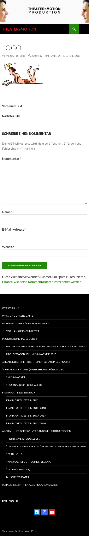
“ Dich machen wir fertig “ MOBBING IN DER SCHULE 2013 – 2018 (46, 446)
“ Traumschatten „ (18, 469)
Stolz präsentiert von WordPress (19, 530)
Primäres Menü (84, 29)
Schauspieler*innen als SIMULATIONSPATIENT (31, 484)
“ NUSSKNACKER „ (16, 377)
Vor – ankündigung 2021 (22, 331)
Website (8, 247)
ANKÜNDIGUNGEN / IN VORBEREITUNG (25, 323)
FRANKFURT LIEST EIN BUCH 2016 (26, 423)
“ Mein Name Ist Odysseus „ (23, 438)
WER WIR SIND (10, 308)
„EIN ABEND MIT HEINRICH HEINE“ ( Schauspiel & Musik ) (36, 361)
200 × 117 (36, 55)
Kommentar (11, 158)
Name (7, 212)
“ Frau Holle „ (15, 454)
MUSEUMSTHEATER (17, 477)
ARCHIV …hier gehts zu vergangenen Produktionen (36, 431)
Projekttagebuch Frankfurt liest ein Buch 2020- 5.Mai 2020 (45, 346)
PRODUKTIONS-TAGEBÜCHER (19, 338)
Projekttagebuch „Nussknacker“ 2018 (31, 354)
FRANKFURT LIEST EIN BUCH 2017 (26, 415)
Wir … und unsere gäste (17, 315)
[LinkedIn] (37, 512)
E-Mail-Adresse (14, 229)
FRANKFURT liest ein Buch (65, 55)
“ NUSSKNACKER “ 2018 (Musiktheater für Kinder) (33, 369)
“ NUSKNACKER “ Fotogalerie (24, 384)
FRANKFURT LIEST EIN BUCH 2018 (26, 407)
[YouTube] (52, 512)
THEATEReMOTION (19, 29)
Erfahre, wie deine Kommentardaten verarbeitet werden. (42, 282)
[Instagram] (44, 512)
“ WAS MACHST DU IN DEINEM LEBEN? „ (28, 461)
